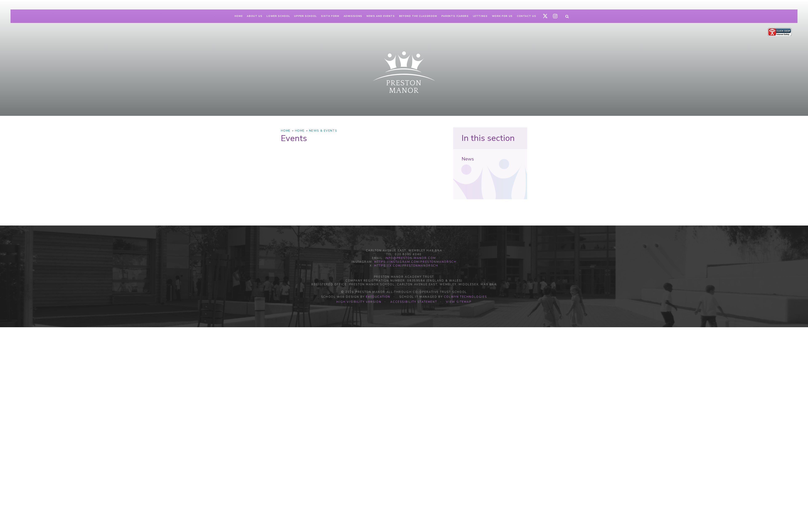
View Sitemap (458, 302)
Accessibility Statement (413, 302)
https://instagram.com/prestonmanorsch (415, 262)
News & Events (323, 131)
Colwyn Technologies (465, 297)
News (468, 159)
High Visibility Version (358, 302)
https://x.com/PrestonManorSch (406, 266)
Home (286, 131)
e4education (378, 297)
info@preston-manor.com (410, 258)
